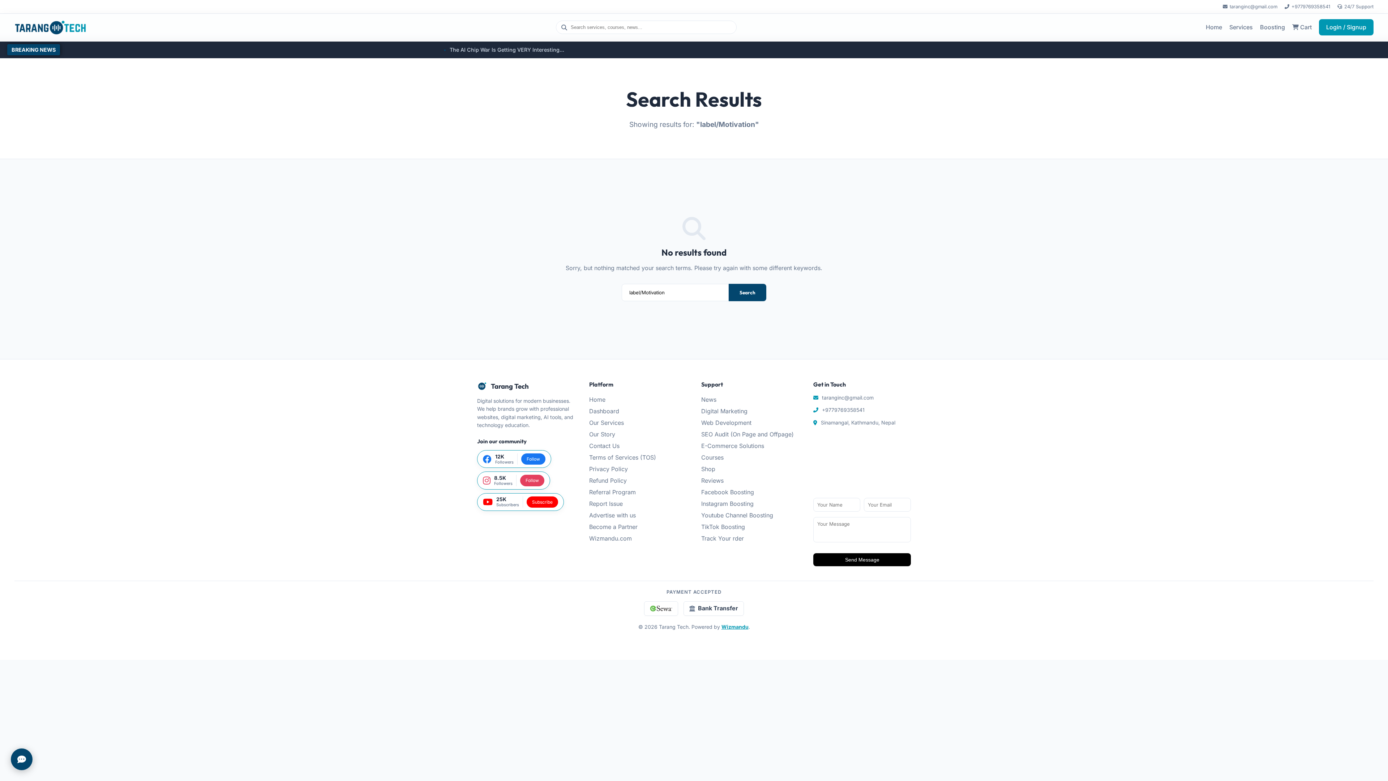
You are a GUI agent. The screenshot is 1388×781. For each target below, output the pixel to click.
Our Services (606, 422)
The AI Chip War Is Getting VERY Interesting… (430, 50)
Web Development (726, 422)
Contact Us (604, 445)
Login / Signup (1346, 27)
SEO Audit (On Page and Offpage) (747, 434)
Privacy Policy (608, 469)
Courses (712, 457)
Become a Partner (613, 526)
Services (1241, 27)
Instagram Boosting (727, 503)
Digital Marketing (724, 411)
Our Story (602, 434)
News (708, 399)
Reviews (712, 480)
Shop (708, 469)
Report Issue (606, 503)
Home (1214, 27)
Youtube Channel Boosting (737, 515)
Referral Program (612, 492)
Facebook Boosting (727, 492)
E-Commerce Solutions (732, 445)
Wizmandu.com (610, 538)
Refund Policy (608, 480)
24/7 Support (1359, 6)
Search (747, 292)
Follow (533, 459)
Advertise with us (612, 515)
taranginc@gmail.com (1253, 6)
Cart (1305, 27)
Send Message (862, 560)
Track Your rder (722, 538)
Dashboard (604, 411)
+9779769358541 (1310, 6)
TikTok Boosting (723, 526)
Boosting (1272, 27)
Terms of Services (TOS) (622, 457)
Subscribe (542, 502)
